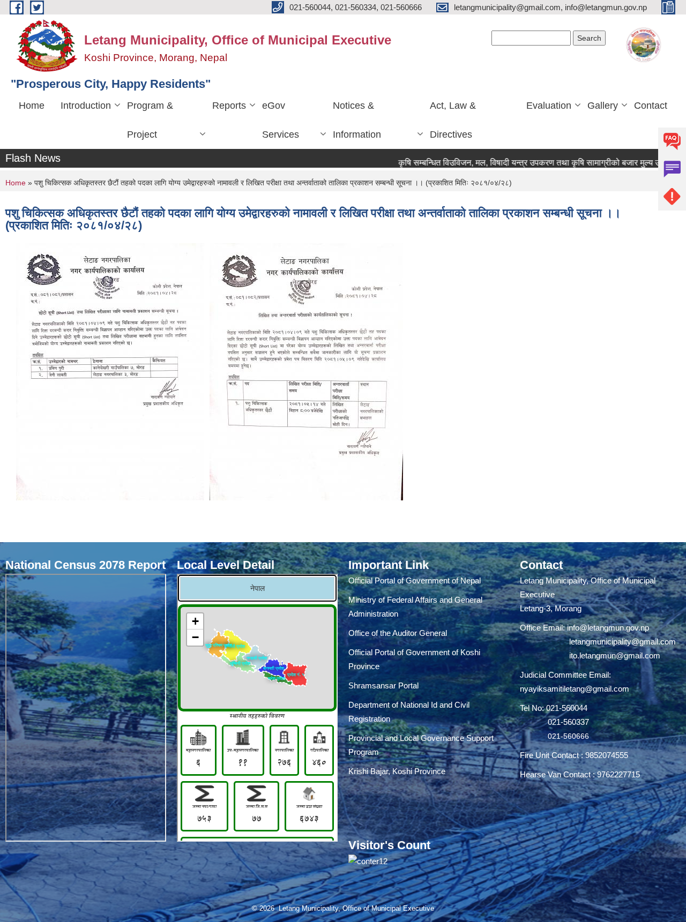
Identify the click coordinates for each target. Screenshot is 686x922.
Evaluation (548, 105)
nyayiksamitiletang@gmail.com (574, 688)
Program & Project (150, 120)
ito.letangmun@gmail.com (614, 655)
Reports (229, 105)
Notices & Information (357, 120)
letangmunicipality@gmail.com (622, 641)
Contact (650, 105)
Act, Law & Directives (453, 120)
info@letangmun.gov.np (608, 627)
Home (31, 105)
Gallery (602, 105)
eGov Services (280, 120)
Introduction (86, 105)
